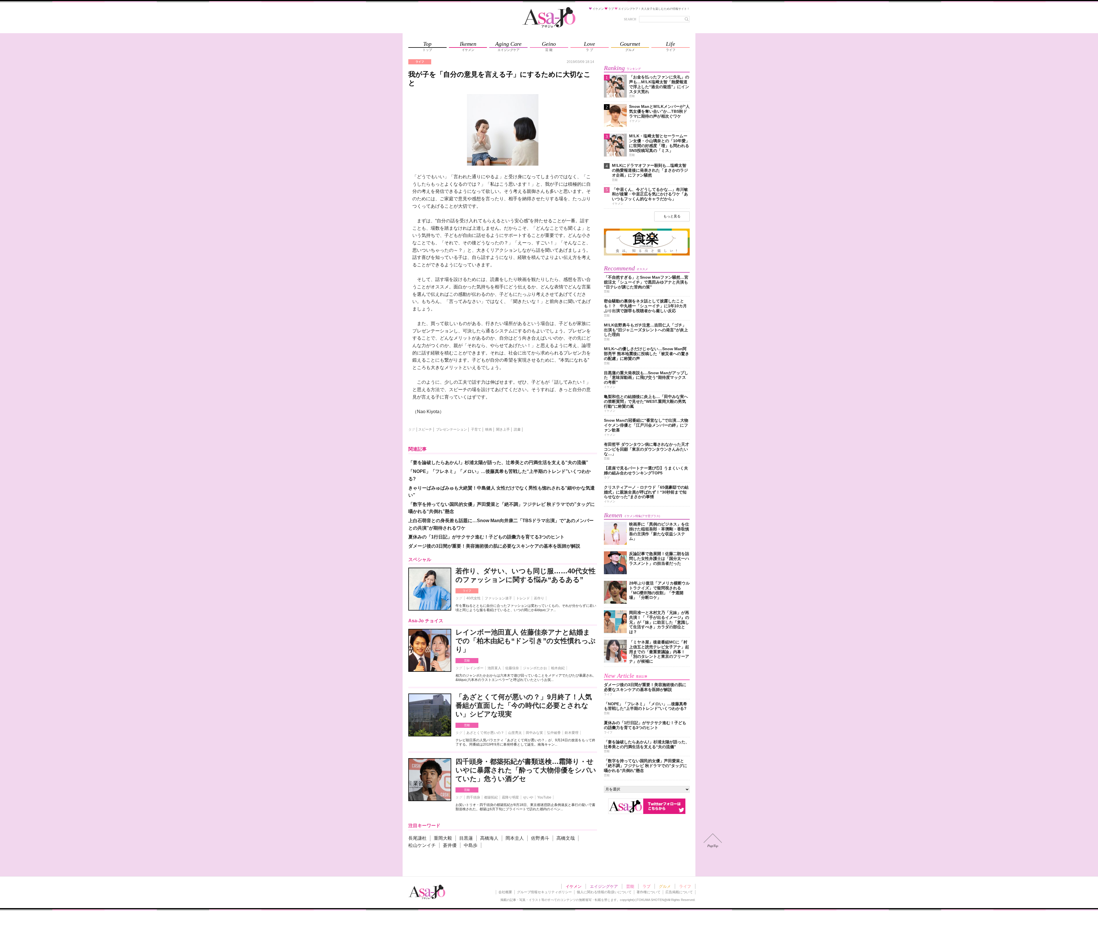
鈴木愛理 (571, 733)
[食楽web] (647, 254)
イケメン (574, 886)
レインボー (475, 668)
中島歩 (471, 845)
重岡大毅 (443, 838)
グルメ (665, 886)
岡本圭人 (515, 838)
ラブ (647, 886)
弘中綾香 (554, 733)
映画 (488, 429)
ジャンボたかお (535, 668)
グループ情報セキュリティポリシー (544, 892)
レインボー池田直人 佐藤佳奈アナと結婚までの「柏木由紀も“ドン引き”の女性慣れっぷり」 (525, 640)
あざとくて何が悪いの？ (485, 733)
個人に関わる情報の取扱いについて (604, 892)
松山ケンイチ (422, 845)
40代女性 (473, 598)
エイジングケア (604, 886)
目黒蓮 (466, 838)
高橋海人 (489, 838)
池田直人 (494, 668)
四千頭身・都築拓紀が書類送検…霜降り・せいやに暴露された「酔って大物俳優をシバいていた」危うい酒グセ (525, 770)
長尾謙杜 (417, 838)
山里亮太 (515, 733)
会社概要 (505, 892)
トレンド (523, 598)
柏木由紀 (558, 668)
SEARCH (630, 19)
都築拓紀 (491, 797)
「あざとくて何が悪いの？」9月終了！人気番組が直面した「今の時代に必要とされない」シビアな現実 (523, 705)
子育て (476, 429)
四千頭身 (473, 797)
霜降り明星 (510, 797)
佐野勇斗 (540, 838)
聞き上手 (503, 429)
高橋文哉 (565, 838)
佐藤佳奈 (512, 668)
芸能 (467, 660)
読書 (517, 429)
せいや (528, 797)
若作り (539, 598)
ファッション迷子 (498, 598)
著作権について (648, 892)
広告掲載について (679, 892)
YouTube (544, 797)
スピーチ (425, 429)
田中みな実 (534, 733)
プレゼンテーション (451, 429)
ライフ (467, 590)
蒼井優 (450, 845)
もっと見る (672, 216)
